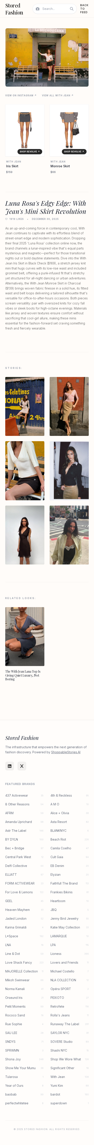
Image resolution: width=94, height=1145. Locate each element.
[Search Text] (72, 9)
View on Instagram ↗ (21, 95)
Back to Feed (84, 9)
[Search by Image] (38, 9)
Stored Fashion (14, 9)
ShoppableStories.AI (65, 752)
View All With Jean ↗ (58, 95)
